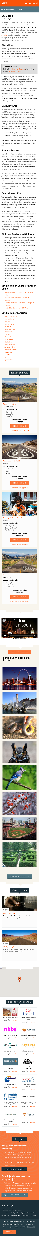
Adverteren (5, 1213)
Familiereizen (9, 339)
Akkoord (9, 1232)
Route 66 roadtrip (9, 404)
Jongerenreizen (9, 347)
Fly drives (7, 326)
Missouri (15, 25)
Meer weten (31, 1227)
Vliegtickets (8, 332)
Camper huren (9, 319)
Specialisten (8, 360)
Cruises (7, 354)
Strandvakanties (9, 337)
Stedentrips (8, 342)
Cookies (33, 1215)
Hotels (6, 357)
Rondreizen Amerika (11, 316)
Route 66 (6, 575)
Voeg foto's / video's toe (19, 652)
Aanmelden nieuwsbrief (14, 1169)
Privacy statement (15, 1215)
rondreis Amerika (15, 71)
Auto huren (8, 334)
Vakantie (7, 321)
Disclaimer (26, 1215)
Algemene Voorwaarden (28, 1213)
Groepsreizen (9, 324)
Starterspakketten (10, 349)
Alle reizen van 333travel (19, 488)
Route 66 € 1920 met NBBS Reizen (16, 308)
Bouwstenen (8, 352)
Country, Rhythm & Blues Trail (13, 518)
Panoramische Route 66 (11, 461)
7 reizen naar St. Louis (17, 69)
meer (6, 1020)
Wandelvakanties (10, 344)
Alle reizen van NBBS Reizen (19, 601)
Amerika (4, 35)
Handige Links (15, 1213)
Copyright (4, 1215)
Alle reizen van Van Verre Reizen (19, 431)
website (14, 1020)
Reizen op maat (9, 329)
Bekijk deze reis (19, 426)
